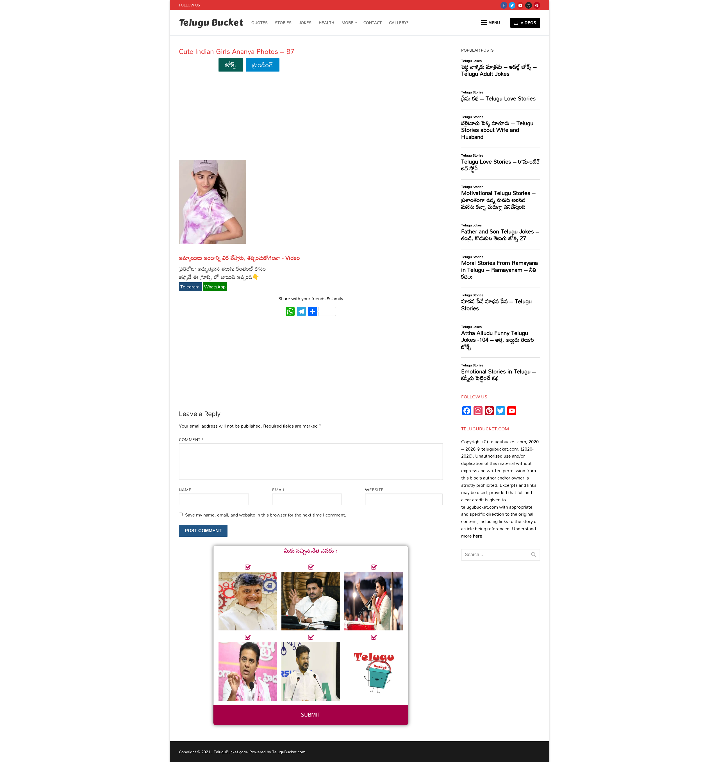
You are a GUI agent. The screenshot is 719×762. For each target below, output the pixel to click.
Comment (191, 439)
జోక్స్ (230, 64)
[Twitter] (512, 5)
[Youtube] (520, 5)
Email (278, 490)
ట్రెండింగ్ (262, 64)
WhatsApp (215, 286)
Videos (528, 22)
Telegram (190, 286)
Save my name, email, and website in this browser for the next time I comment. (265, 514)
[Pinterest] (537, 5)
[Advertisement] (311, 118)
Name (185, 490)
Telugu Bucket (211, 22)
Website (374, 490)
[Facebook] (503, 5)
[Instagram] (528, 5)
